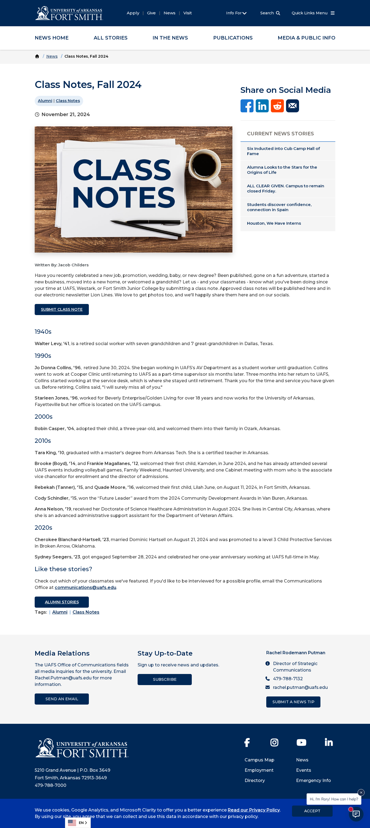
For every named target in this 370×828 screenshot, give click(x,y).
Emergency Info (313, 780)
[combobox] (78, 822)
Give (151, 12)
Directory (255, 780)
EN (81, 822)
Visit (187, 12)
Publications (233, 38)
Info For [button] (234, 13)
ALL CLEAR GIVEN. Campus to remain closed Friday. (285, 188)
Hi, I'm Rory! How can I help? (334, 799)
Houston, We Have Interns (274, 223)
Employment (259, 770)
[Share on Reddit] (277, 105)
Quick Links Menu (310, 13)
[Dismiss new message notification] (361, 792)
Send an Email (62, 698)
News (170, 12)
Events (303, 770)
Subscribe (165, 679)
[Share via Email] (292, 105)
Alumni (45, 100)
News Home (52, 38)
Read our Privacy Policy (254, 810)
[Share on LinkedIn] (262, 105)
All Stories (111, 38)
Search (267, 13)
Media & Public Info (306, 38)
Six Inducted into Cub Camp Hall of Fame (283, 151)
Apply (133, 12)
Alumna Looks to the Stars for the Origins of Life (282, 170)
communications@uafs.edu (85, 587)
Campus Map (259, 759)
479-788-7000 (50, 785)
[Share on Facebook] (247, 105)
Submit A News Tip (293, 701)
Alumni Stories (62, 602)
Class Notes (68, 100)
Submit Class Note (62, 309)
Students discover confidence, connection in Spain (279, 207)
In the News (170, 38)
